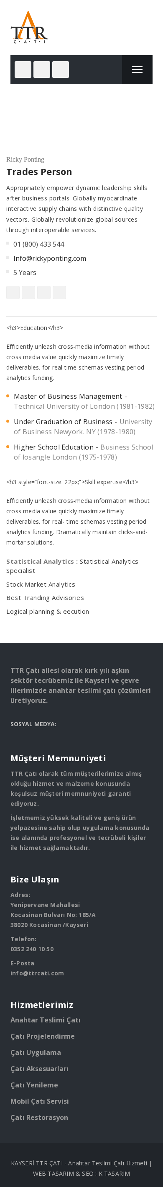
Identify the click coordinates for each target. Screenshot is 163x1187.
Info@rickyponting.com (49, 258)
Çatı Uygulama (35, 1052)
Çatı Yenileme (34, 1085)
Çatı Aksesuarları (39, 1068)
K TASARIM (114, 1173)
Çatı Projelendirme (42, 1036)
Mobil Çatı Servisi (39, 1101)
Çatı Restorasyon (39, 1117)
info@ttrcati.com (37, 973)
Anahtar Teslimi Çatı (45, 1020)
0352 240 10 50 (31, 949)
